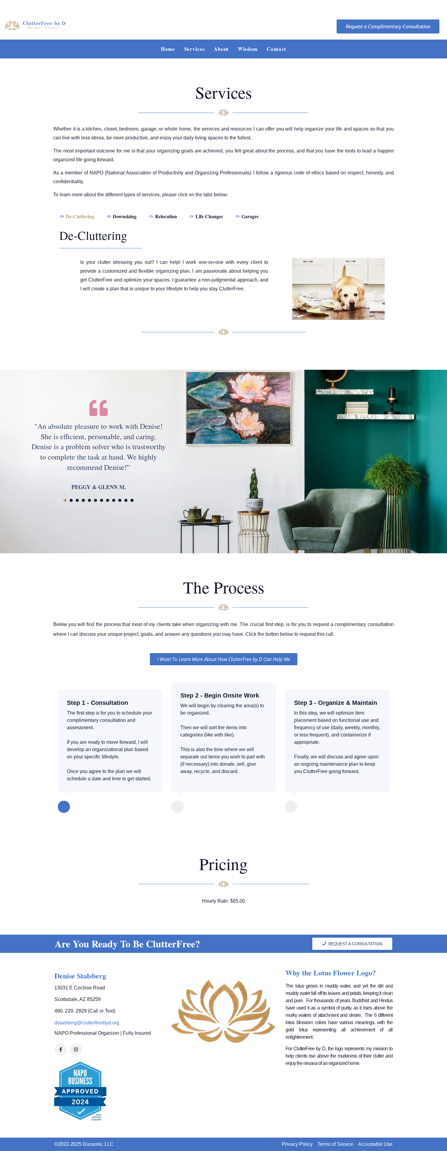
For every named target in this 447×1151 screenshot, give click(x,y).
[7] (102, 500)
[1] (65, 500)
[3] (77, 500)
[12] (132, 500)
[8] (108, 500)
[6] (95, 500)
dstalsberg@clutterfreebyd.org (86, 1022)
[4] (83, 500)
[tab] (76, 216)
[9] (114, 500)
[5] (89, 500)
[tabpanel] (98, 444)
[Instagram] (76, 1050)
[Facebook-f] (60, 1050)
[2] (71, 500)
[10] (120, 500)
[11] (126, 500)
